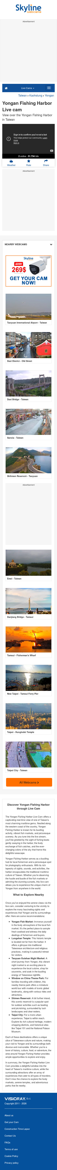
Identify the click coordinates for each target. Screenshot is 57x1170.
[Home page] (6, 88)
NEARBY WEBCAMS (16, 244)
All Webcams (28, 782)
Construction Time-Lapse (17, 1128)
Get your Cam (12, 1122)
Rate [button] (28, 165)
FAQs (7, 1142)
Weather (11, 165)
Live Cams (27, 88)
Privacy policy (12, 1162)
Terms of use (11, 1149)
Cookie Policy (11, 1156)
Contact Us (10, 1135)
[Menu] (49, 87)
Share (46, 165)
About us (9, 1115)
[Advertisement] (28, 52)
